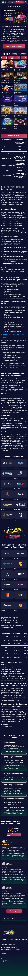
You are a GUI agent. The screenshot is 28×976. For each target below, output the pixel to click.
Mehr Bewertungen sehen (14, 911)
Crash (16, 57)
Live (10, 57)
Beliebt (3, 57)
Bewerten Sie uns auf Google (12, 834)
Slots (22, 57)
